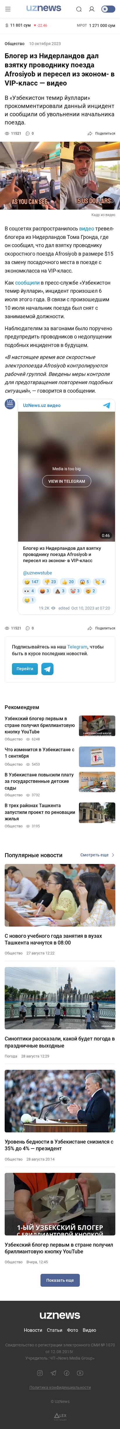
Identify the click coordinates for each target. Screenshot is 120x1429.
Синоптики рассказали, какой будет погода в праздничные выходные (60, 1042)
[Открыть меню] (8, 9)
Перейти (25, 668)
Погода (11, 1056)
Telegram (77, 647)
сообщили (27, 283)
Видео (89, 1330)
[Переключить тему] (108, 9)
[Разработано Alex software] (60, 1417)
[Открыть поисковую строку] (79, 9)
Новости (33, 1330)
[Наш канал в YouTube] (80, 1373)
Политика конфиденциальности (60, 1387)
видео (86, 228)
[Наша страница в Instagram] (39, 1373)
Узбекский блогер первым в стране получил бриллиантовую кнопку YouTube (59, 1248)
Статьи (54, 1330)
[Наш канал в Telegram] (53, 1373)
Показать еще (60, 1280)
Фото (72, 1330)
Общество (14, 43)
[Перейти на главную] (44, 8)
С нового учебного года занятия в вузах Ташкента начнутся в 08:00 (53, 939)
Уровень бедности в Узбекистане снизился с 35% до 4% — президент (59, 1145)
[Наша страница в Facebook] (66, 1373)
